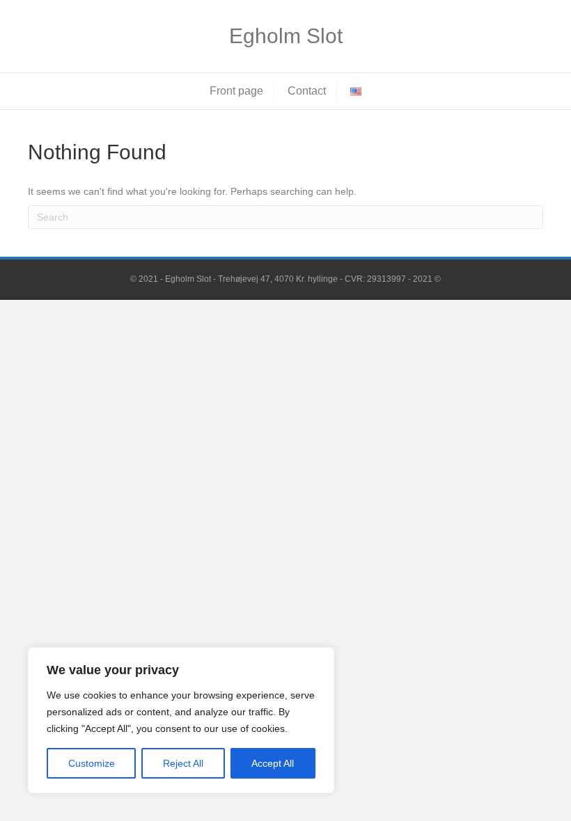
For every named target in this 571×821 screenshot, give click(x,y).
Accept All (272, 763)
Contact (307, 91)
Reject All (183, 763)
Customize (91, 763)
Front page (236, 91)
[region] (181, 720)
